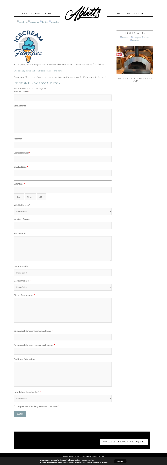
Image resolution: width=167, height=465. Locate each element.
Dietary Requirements (24, 295)
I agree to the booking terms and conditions (38, 406)
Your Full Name (21, 92)
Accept (120, 461)
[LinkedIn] (54, 22)
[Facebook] (22, 22)
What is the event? (23, 205)
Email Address (21, 167)
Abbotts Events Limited (83, 13)
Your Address (20, 106)
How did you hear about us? (27, 392)
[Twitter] (44, 22)
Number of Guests (22, 219)
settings (105, 462)
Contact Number (22, 153)
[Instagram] (33, 22)
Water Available (21, 266)
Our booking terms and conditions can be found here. (38, 71)
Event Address (20, 233)
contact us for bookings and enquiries (124, 442)
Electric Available (22, 281)
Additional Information (24, 359)
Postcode (18, 139)
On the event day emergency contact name (33, 331)
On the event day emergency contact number (34, 345)
